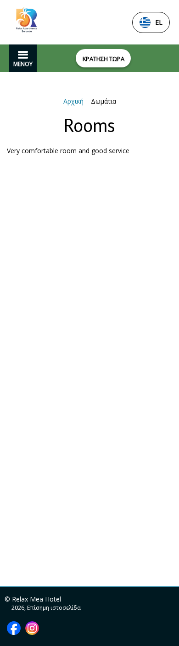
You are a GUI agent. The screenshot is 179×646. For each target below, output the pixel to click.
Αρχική (74, 101)
